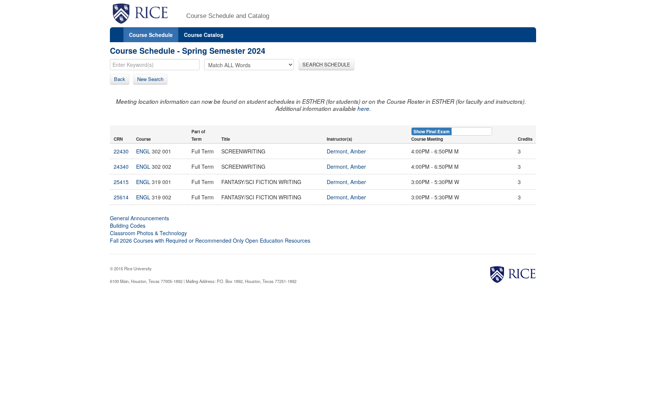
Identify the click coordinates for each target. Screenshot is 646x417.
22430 (121, 151)
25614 (121, 197)
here (363, 108)
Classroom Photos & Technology (148, 233)
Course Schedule (151, 34)
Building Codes (127, 225)
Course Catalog (204, 34)
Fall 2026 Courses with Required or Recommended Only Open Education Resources (210, 240)
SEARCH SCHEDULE (326, 64)
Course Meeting (427, 139)
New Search (150, 79)
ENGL (143, 151)
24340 (121, 166)
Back (119, 79)
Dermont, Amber (346, 151)
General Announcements (139, 218)
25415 (121, 182)
